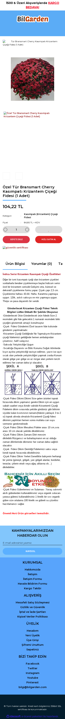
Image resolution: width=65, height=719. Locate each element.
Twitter (32, 668)
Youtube (32, 677)
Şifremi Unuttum (33, 644)
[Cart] (58, 30)
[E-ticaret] (32, 716)
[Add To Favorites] (48, 229)
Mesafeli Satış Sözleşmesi (32, 602)
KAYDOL (30, 551)
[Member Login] (32, 30)
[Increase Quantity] (27, 229)
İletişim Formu (32, 579)
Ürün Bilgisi (15, 264)
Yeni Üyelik (32, 635)
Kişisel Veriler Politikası (32, 616)
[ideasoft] (13, 716)
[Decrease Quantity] (5, 229)
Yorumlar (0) (41, 264)
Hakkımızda (32, 569)
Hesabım (32, 630)
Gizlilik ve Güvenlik (32, 607)
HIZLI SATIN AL (49, 239)
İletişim (32, 574)
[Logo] (32, 19)
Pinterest (32, 682)
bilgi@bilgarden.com (33, 687)
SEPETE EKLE (16, 239)
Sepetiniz (32, 649)
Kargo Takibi (32, 588)
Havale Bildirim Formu (32, 583)
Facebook (32, 663)
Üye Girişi (32, 640)
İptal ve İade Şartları (32, 612)
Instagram (32, 673)
